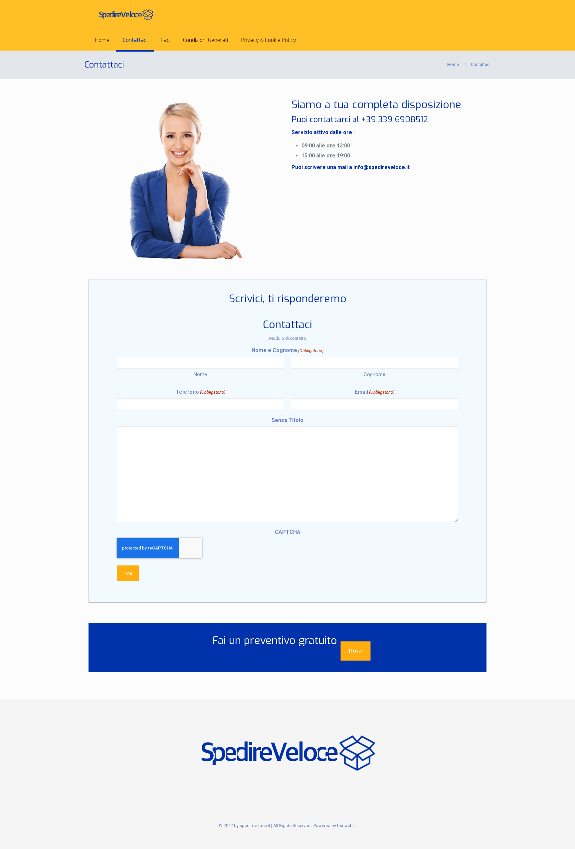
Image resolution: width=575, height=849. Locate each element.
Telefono (200, 392)
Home (453, 64)
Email (374, 392)
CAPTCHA (287, 532)
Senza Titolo (287, 420)
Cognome (374, 374)
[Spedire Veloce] (126, 15)
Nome (200, 374)
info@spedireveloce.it (381, 167)
